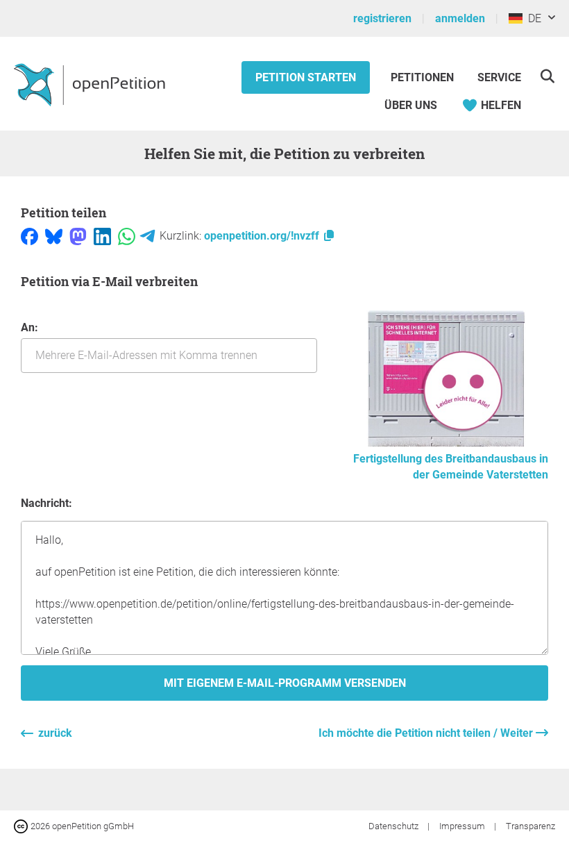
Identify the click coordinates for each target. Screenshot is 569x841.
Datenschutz (394, 826)
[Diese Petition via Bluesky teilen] (53, 235)
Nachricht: (46, 503)
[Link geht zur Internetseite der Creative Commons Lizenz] (22, 825)
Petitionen (424, 77)
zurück (55, 733)
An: (29, 327)
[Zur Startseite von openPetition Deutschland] (91, 84)
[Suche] (547, 76)
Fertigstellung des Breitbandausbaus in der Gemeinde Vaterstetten (450, 466)
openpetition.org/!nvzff (263, 235)
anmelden (460, 18)
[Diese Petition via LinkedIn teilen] (102, 235)
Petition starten (305, 77)
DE (532, 18)
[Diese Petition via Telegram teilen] (147, 235)
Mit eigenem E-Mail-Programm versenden (285, 683)
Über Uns (410, 105)
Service (499, 77)
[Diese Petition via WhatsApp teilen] (126, 235)
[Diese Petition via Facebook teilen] (29, 235)
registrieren (382, 18)
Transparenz (530, 826)
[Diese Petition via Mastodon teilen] (78, 235)
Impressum (463, 826)
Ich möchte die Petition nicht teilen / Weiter (427, 733)
